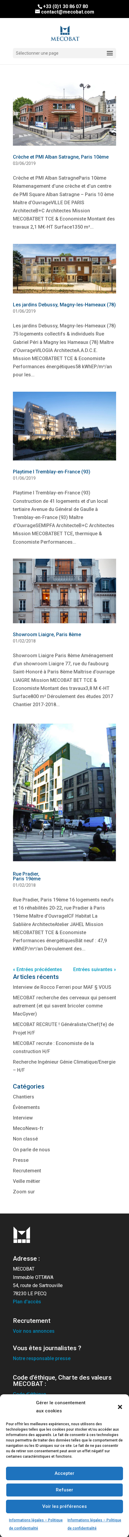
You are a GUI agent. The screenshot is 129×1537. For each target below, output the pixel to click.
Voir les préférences (64, 1506)
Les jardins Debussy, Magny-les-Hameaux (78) (64, 305)
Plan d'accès (27, 1302)
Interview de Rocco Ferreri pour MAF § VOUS (62, 987)
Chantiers (23, 1097)
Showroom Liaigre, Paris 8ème (47, 634)
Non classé (25, 1139)
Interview (23, 1118)
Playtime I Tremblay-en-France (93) (51, 472)
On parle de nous (31, 1150)
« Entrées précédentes (37, 969)
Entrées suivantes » (94, 969)
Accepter (64, 1473)
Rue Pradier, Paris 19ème (26, 876)
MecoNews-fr (28, 1128)
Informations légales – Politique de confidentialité (36, 1524)
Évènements (26, 1107)
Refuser (64, 1490)
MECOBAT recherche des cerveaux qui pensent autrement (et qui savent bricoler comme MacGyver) (64, 1006)
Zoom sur (24, 1192)
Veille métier (26, 1181)
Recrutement (27, 1171)
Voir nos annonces (34, 1331)
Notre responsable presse (41, 1358)
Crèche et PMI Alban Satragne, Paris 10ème (61, 157)
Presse (20, 1160)
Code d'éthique (29, 1394)
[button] (120, 1407)
